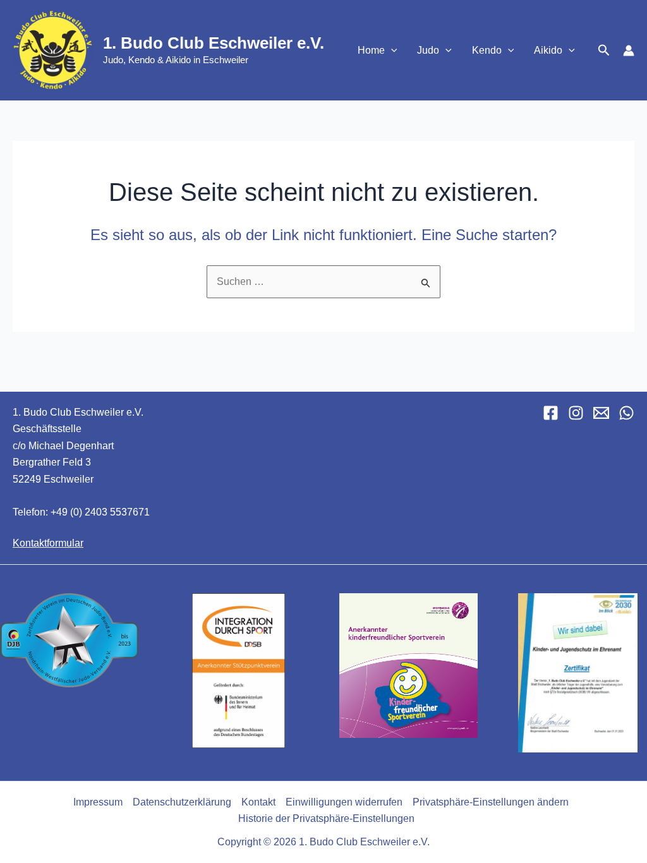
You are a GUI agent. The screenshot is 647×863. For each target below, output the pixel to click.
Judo (428, 50)
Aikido (548, 50)
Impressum (98, 802)
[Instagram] (576, 413)
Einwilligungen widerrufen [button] (344, 802)
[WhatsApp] (626, 413)
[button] (391, 50)
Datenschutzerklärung (182, 802)
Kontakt (258, 802)
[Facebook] (551, 413)
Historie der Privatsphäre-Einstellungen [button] (326, 818)
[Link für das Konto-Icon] (628, 50)
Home (371, 50)
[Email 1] (601, 413)
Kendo (487, 50)
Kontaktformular (48, 543)
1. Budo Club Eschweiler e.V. (213, 42)
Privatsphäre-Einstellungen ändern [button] (491, 802)
